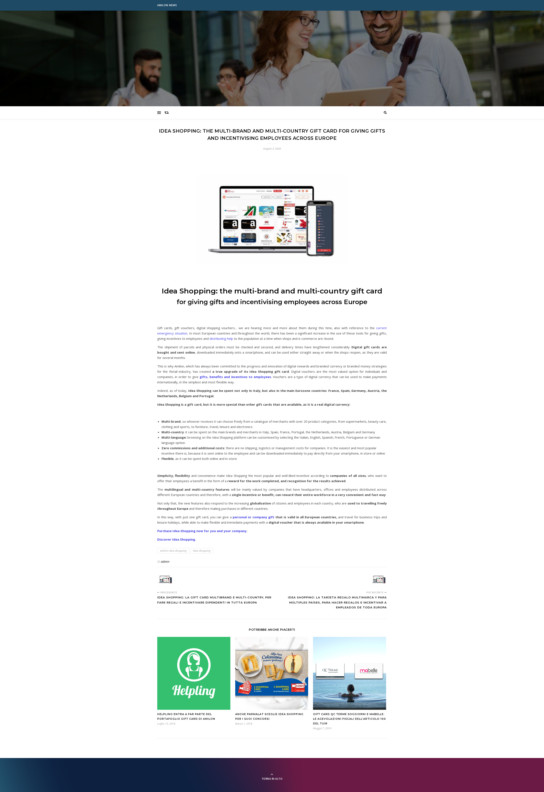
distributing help (221, 338)
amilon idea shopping (173, 551)
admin (165, 562)
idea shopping (201, 551)
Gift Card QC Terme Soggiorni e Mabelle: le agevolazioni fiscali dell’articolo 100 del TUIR (349, 719)
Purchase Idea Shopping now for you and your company (201, 531)
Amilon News (167, 5)
